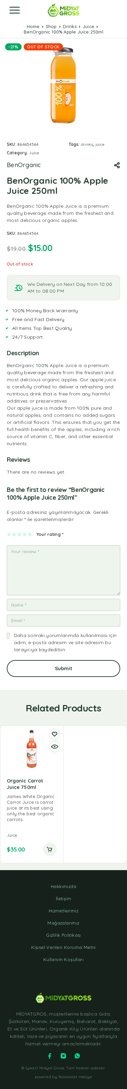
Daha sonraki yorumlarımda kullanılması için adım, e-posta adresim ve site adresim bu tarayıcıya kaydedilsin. (65, 642)
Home (33, 26)
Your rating (50, 534)
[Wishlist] (54, 734)
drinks (87, 144)
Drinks (70, 26)
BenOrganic (24, 165)
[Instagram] (63, 1056)
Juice (88, 26)
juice (100, 144)
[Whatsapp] (77, 1056)
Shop (51, 26)
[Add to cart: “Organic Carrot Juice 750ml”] (50, 849)
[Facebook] (50, 1056)
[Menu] (14, 10)
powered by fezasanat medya (63, 1076)
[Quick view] (54, 746)
